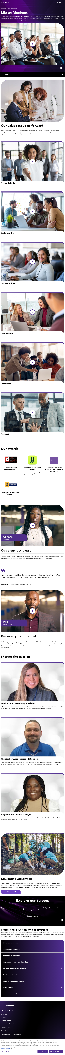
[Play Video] (61, 68)
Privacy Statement (5, 1031)
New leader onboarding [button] (10, 975)
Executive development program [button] (13, 981)
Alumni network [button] (8, 987)
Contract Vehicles (6, 1020)
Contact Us (4, 1014)
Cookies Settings (6, 1051)
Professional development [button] (11, 949)
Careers (3, 1017)
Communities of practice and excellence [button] (16, 962)
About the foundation (11, 892)
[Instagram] (15, 1010)
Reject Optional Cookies (56, 1051)
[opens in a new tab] (11, 465)
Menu (59, 2)
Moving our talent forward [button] (11, 956)
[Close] (62, 1041)
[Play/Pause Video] (62, 920)
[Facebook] (12, 1010)
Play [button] (32, 44)
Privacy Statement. (5, 1048)
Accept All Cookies (42, 1051)
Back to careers (32, 916)
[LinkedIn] (2, 1010)
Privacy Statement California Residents (11, 1034)
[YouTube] (9, 1010)
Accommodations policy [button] (11, 994)
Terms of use (4, 1038)
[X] (5, 1010)
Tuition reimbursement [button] (10, 943)
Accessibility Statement (7, 1027)
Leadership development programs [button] (14, 968)
